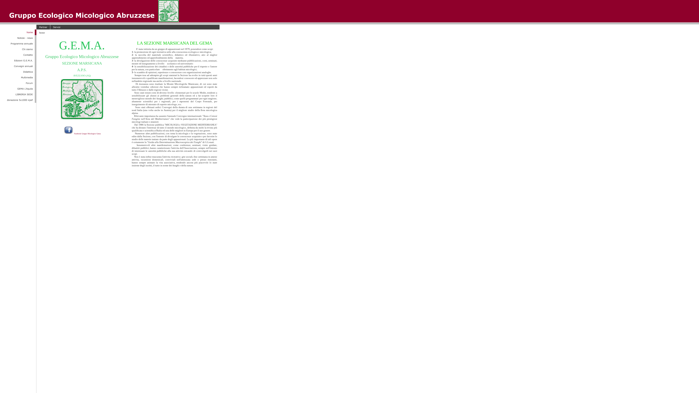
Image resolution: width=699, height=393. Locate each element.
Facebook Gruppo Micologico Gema (87, 134)
